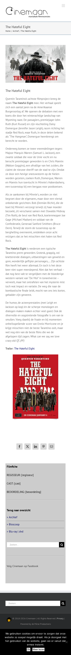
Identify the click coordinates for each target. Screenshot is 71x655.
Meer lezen (38, 649)
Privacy (60, 618)
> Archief (12, 517)
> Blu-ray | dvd (15, 531)
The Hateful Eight (24, 348)
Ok (28, 649)
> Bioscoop (13, 524)
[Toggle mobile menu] (64, 6)
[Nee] (66, 642)
